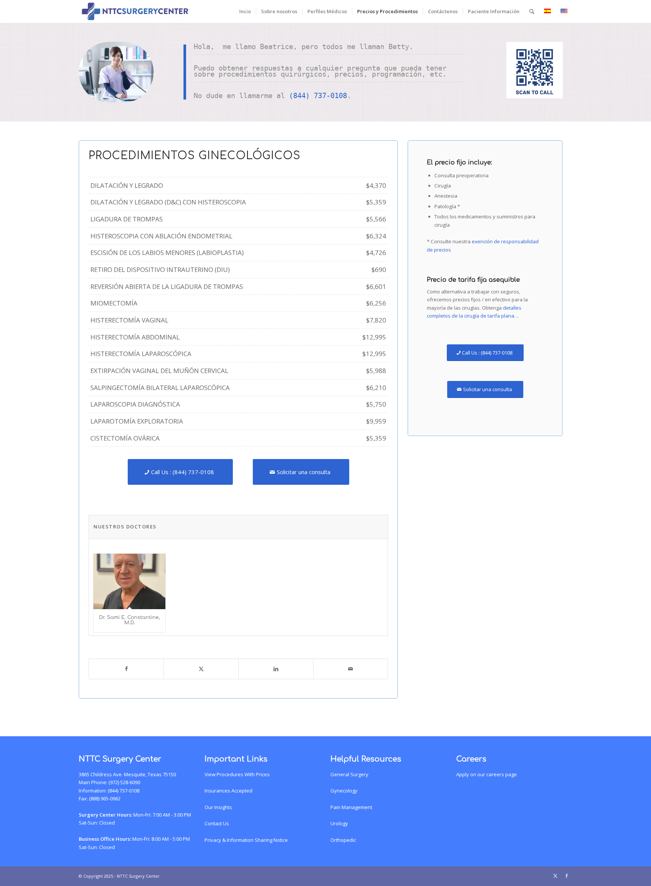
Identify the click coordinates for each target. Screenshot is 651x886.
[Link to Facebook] (566, 875)
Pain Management (351, 807)
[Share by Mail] (350, 669)
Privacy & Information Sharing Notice (246, 840)
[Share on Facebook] (126, 669)
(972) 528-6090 (124, 782)
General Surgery (349, 774)
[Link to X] (555, 875)
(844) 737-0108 (318, 96)
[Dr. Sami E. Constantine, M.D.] (129, 581)
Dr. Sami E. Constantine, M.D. (129, 620)
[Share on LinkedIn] (276, 669)
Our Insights (218, 807)
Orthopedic (343, 840)
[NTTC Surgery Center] (135, 11)
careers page (501, 774)
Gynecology (344, 790)
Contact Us (217, 823)
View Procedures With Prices (237, 774)
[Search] (531, 11)
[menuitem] (245, 11)
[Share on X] (201, 669)
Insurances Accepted (228, 790)
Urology (339, 823)
